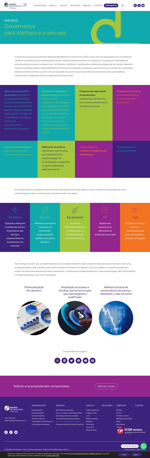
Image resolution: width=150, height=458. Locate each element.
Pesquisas (89, 421)
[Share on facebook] (78, 361)
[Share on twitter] (71, 361)
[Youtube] (143, 5)
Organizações (40, 5)
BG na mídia (75, 5)
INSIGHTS (90, 405)
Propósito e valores (122, 416)
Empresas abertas (37, 410)
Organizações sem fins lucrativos (42, 421)
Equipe (118, 421)
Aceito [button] (123, 454)
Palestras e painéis (92, 418)
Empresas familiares (38, 416)
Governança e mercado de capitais (67, 416)
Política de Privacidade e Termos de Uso (56, 449)
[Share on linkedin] (64, 361)
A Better (119, 410)
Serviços (53, 5)
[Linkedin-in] (135, 5)
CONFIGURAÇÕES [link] (52, 455)
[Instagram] (139, 5)
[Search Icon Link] (122, 5)
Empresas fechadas (38, 413)
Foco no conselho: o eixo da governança (69, 413)
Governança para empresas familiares (68, 418)
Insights (63, 5)
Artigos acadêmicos (92, 410)
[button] (106, 386)
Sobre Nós (87, 5)
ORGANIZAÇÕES (39, 405)
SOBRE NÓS (121, 405)
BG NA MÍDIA (107, 405)
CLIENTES (139, 405)
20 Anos (119, 413)
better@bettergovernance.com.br (15, 420)
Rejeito (136, 454)
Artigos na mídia (91, 413)
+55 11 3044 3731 (9, 418)
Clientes (98, 5)
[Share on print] (93, 361)
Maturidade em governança (64, 410)
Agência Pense (141, 449)
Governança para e (68, 421)
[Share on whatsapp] (57, 361)
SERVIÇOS (11, 20)
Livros (88, 416)
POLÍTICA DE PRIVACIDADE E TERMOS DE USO (84, 453)
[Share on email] (86, 361)
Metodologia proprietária (124, 418)
